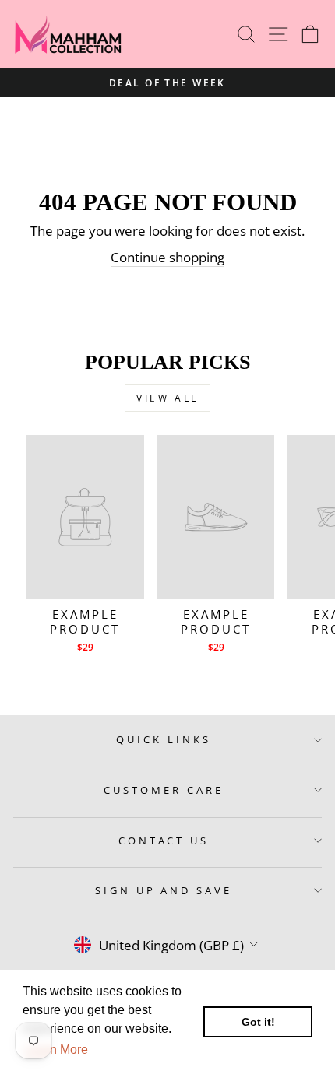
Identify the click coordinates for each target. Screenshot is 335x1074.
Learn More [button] (56, 1049)
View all (167, 398)
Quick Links (163, 739)
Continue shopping (167, 257)
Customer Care (164, 790)
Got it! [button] (258, 1022)
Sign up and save (164, 890)
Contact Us (164, 841)
